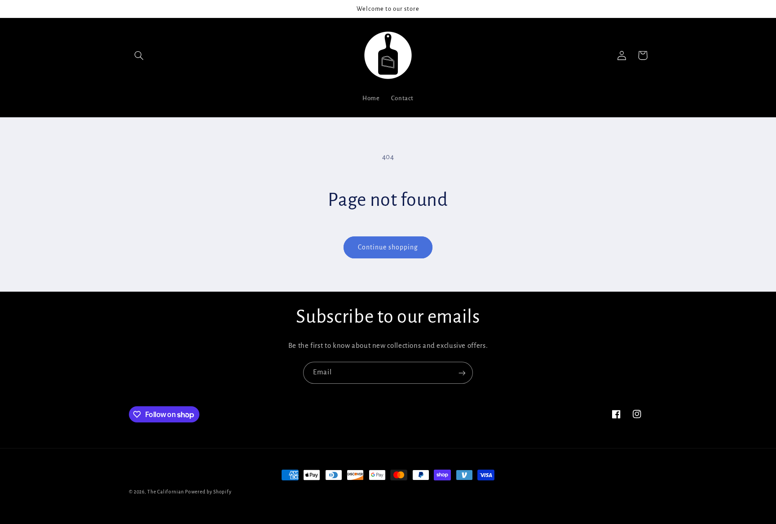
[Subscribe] (462, 373)
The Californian (166, 491)
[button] (139, 55)
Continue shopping (388, 247)
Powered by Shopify (208, 491)
